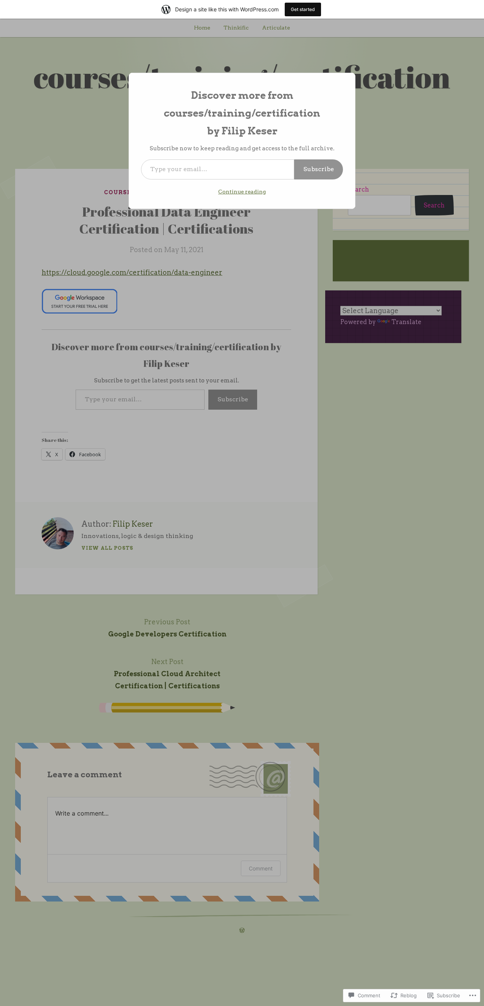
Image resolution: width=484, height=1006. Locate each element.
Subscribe (318, 169)
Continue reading (242, 192)
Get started (303, 9)
